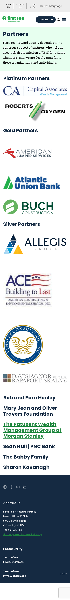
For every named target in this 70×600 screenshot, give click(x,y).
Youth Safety (33, 6)
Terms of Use (10, 557)
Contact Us (20, 6)
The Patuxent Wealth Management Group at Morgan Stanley (32, 430)
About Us (8, 6)
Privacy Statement (14, 562)
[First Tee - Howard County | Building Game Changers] (19, 19)
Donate (44, 19)
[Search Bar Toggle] (58, 19)
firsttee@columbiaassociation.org (22, 534)
